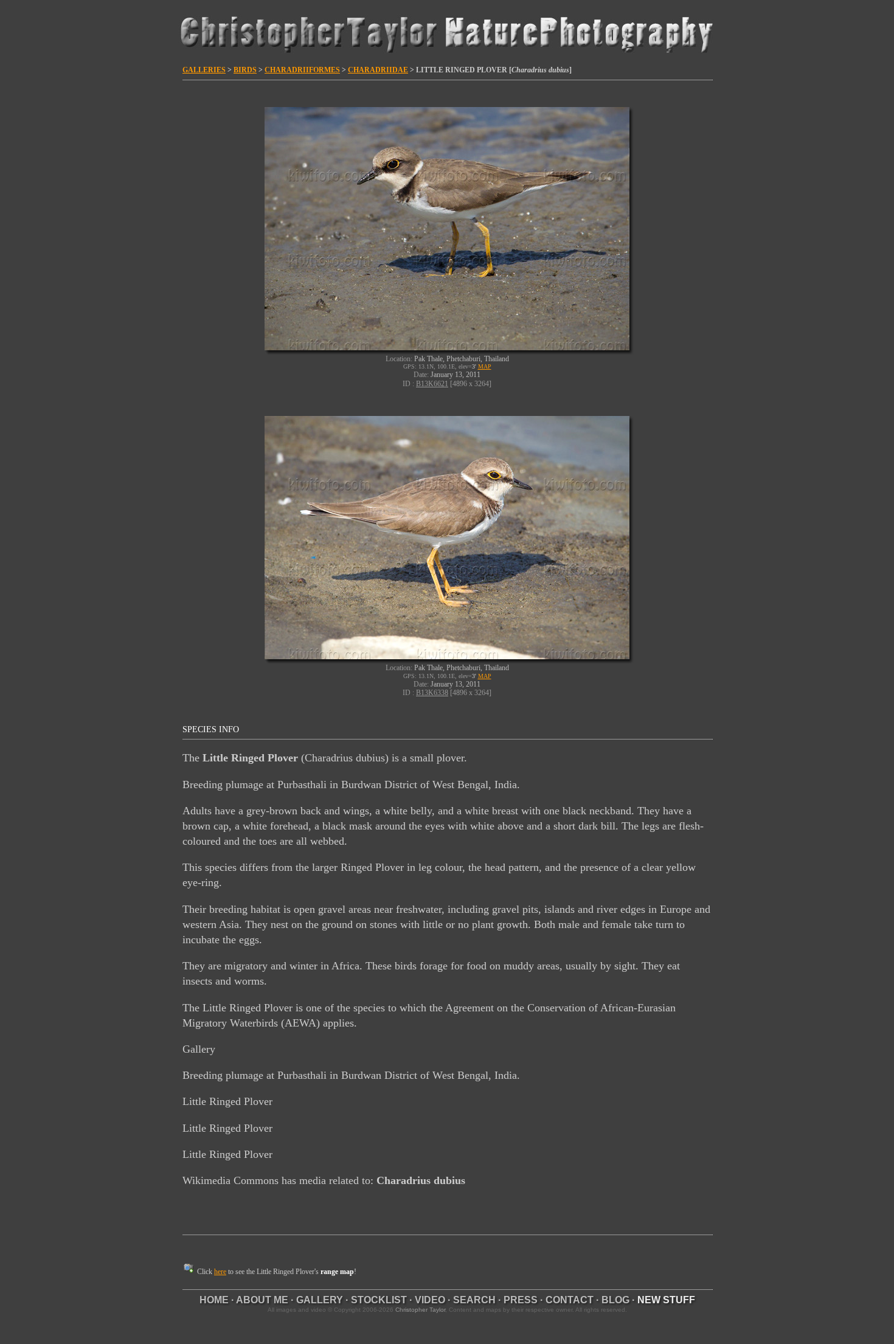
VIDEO (430, 1300)
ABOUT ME (262, 1300)
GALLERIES (204, 70)
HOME (214, 1300)
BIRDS (245, 70)
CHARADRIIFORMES (302, 70)
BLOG (615, 1300)
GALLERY (319, 1300)
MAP (484, 366)
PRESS (521, 1300)
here (220, 1271)
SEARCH (474, 1300)
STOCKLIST (379, 1300)
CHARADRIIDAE (378, 70)
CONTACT (570, 1300)
